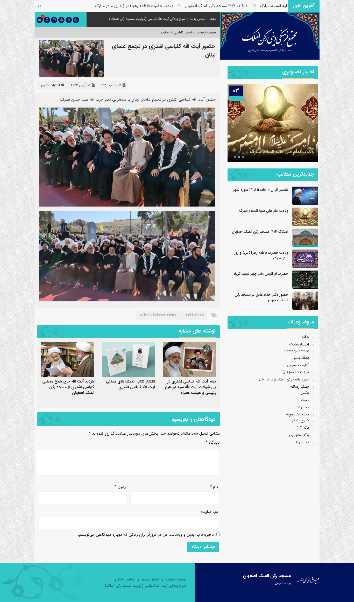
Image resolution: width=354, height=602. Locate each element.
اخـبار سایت (299, 344)
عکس (305, 392)
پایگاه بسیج (300, 357)
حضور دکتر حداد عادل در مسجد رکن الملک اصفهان (261, 297)
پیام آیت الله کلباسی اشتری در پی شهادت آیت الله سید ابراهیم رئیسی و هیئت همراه (190, 387)
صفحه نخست (175, 579)
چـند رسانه (300, 386)
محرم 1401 (301, 407)
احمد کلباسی (183, 32)
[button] (243, 157)
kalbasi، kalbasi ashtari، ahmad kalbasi (171, 315)
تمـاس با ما (301, 442)
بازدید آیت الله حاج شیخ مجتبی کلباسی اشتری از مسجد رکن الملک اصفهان (68, 387)
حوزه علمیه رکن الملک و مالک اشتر (284, 379)
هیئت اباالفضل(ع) (296, 372)
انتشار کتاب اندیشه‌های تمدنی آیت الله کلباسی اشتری (130, 384)
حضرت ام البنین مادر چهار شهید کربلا (261, 274)
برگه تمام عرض (298, 435)
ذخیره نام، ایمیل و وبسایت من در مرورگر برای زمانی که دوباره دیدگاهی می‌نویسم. (146, 534)
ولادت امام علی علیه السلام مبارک (282, 151)
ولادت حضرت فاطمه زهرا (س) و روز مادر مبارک (152, 6)
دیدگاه (213, 442)
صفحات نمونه (297, 414)
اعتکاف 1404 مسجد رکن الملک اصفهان (235, 6)
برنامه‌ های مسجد (296, 350)
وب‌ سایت (209, 511)
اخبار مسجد (150, 579)
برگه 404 (302, 427)
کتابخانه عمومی (298, 365)
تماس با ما (197, 19)
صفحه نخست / (204, 32)
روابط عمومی (283, 582)
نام (214, 487)
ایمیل (120, 487)
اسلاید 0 (163, 32)
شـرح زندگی (300, 420)
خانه (213, 19)
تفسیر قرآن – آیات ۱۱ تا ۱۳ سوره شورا (260, 190)
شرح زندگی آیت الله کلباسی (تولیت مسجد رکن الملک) (147, 19)
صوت (305, 400)
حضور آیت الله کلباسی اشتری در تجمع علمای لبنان (163, 50)
